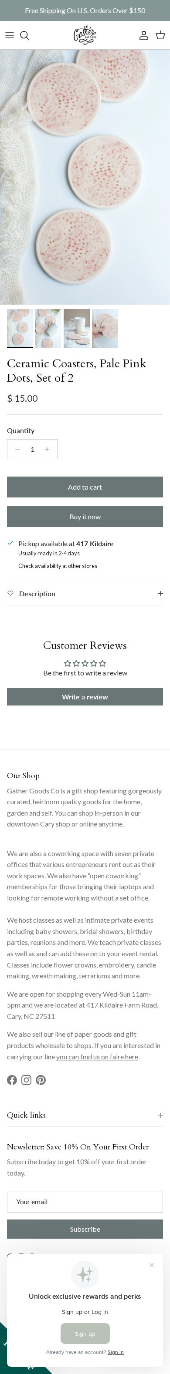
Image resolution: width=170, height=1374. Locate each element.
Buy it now (85, 516)
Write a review (85, 696)
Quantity (20, 430)
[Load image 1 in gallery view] (85, 177)
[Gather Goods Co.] (85, 35)
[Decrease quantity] (15, 449)
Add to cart (85, 487)
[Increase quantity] (49, 449)
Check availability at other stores (57, 565)
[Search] (28, 35)
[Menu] (9, 35)
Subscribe (85, 1229)
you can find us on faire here (97, 1056)
